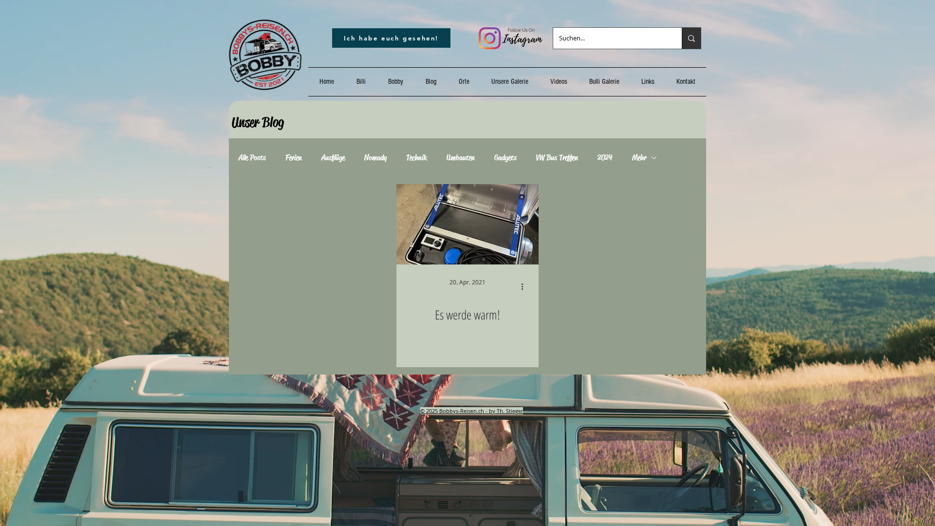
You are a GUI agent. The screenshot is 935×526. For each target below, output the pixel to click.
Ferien (293, 158)
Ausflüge (333, 158)
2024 (605, 158)
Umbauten (461, 158)
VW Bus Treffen (557, 158)
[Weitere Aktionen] (525, 286)
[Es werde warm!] (467, 224)
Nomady (375, 158)
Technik (416, 158)
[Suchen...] (691, 38)
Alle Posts (252, 158)
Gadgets (505, 158)
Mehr (639, 158)
